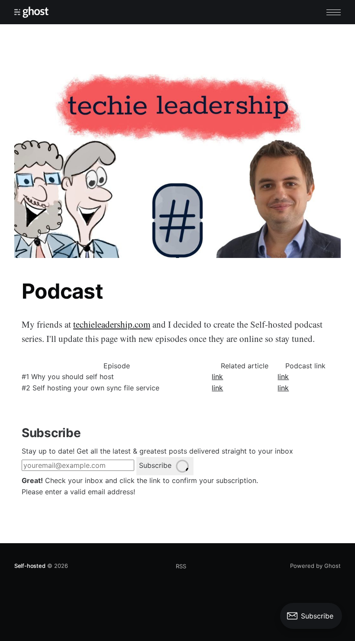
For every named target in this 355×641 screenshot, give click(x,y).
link (217, 376)
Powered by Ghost (315, 565)
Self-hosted (29, 565)
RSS (181, 566)
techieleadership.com (111, 324)
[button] (333, 12)
